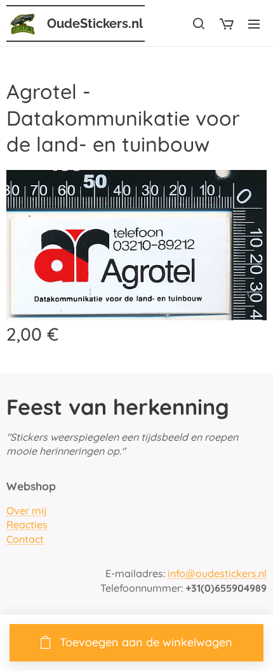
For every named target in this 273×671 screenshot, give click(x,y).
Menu (254, 23)
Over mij (26, 510)
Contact (25, 539)
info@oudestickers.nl (217, 573)
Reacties (27, 524)
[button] (198, 23)
